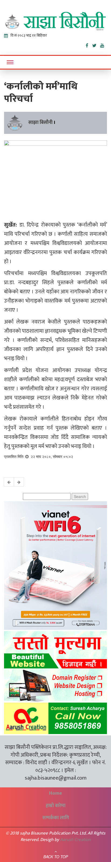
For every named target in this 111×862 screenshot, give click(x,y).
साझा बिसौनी (40, 123)
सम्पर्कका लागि (55, 818)
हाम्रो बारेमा (55, 806)
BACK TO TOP (55, 856)
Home (55, 793)
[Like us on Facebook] (89, 44)
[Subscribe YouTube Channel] (103, 44)
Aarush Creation (75, 839)
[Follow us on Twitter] (96, 44)
